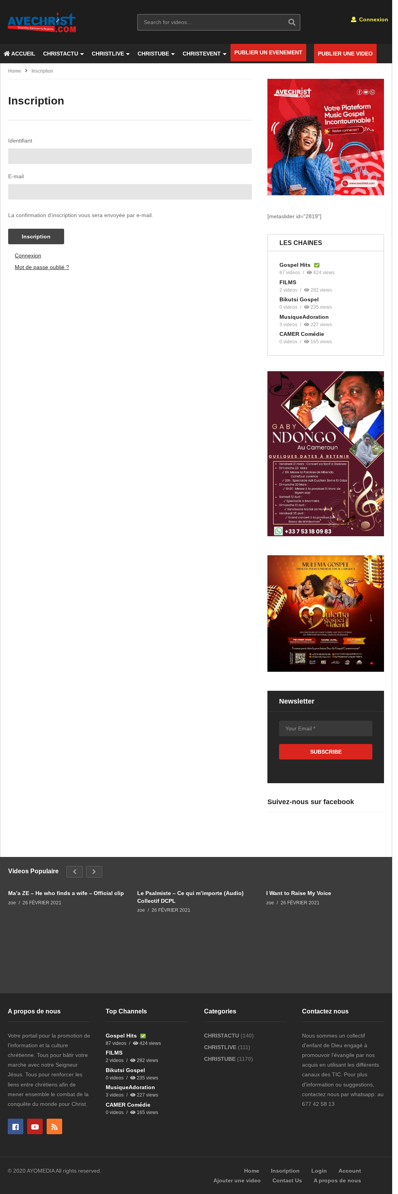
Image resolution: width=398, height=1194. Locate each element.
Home (14, 71)
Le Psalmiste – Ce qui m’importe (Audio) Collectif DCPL (190, 897)
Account (350, 1171)
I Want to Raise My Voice (298, 893)
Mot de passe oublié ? (42, 267)
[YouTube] (35, 1126)
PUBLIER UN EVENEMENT (268, 52)
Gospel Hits (295, 265)
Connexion (373, 19)
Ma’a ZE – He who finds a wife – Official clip (66, 893)
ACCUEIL (22, 53)
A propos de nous (337, 1180)
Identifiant (20, 140)
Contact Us (287, 1180)
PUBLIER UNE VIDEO (345, 53)
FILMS (287, 282)
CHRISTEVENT (202, 53)
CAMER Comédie (301, 334)
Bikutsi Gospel (299, 299)
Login (319, 1171)
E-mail (16, 176)
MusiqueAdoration (304, 317)
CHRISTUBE (153, 53)
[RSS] (54, 1126)
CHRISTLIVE (108, 53)
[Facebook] (15, 1126)
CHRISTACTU (60, 53)
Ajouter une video (237, 1180)
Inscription (36, 236)
